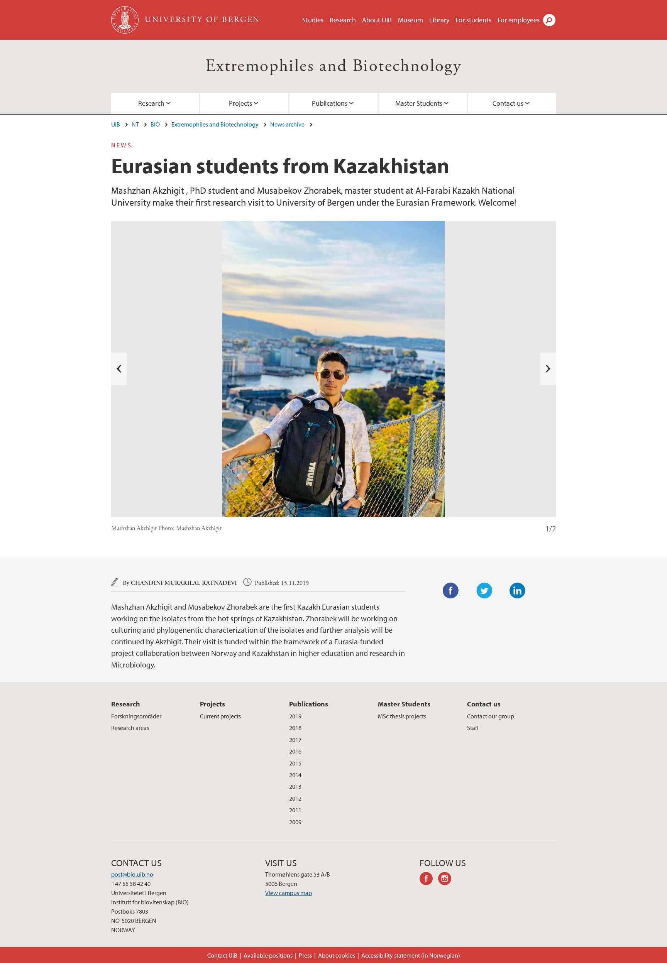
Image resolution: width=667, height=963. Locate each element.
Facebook (451, 591)
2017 (295, 739)
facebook (429, 879)
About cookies (336, 955)
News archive (287, 124)
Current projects (220, 716)
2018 (295, 728)
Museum (410, 19)
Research (343, 19)
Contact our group (490, 716)
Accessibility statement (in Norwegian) (410, 955)
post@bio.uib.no (132, 874)
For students (473, 19)
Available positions (268, 955)
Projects (240, 103)
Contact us (508, 103)
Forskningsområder (136, 716)
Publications (329, 103)
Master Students (418, 103)
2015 (295, 763)
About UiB (377, 19)
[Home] (125, 20)
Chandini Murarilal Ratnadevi (184, 583)
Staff (473, 728)
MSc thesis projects (402, 716)
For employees (519, 19)
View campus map (288, 893)
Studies (312, 19)
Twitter (484, 591)
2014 (295, 775)
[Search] (549, 20)
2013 (295, 786)
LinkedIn (518, 591)
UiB (115, 124)
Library (439, 19)
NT (135, 124)
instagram (447, 879)
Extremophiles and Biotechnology (333, 66)
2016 (295, 751)
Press (305, 955)
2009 (295, 822)
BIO (155, 124)
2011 (295, 810)
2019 (295, 716)
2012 (295, 798)
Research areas (130, 728)
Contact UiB (222, 955)
